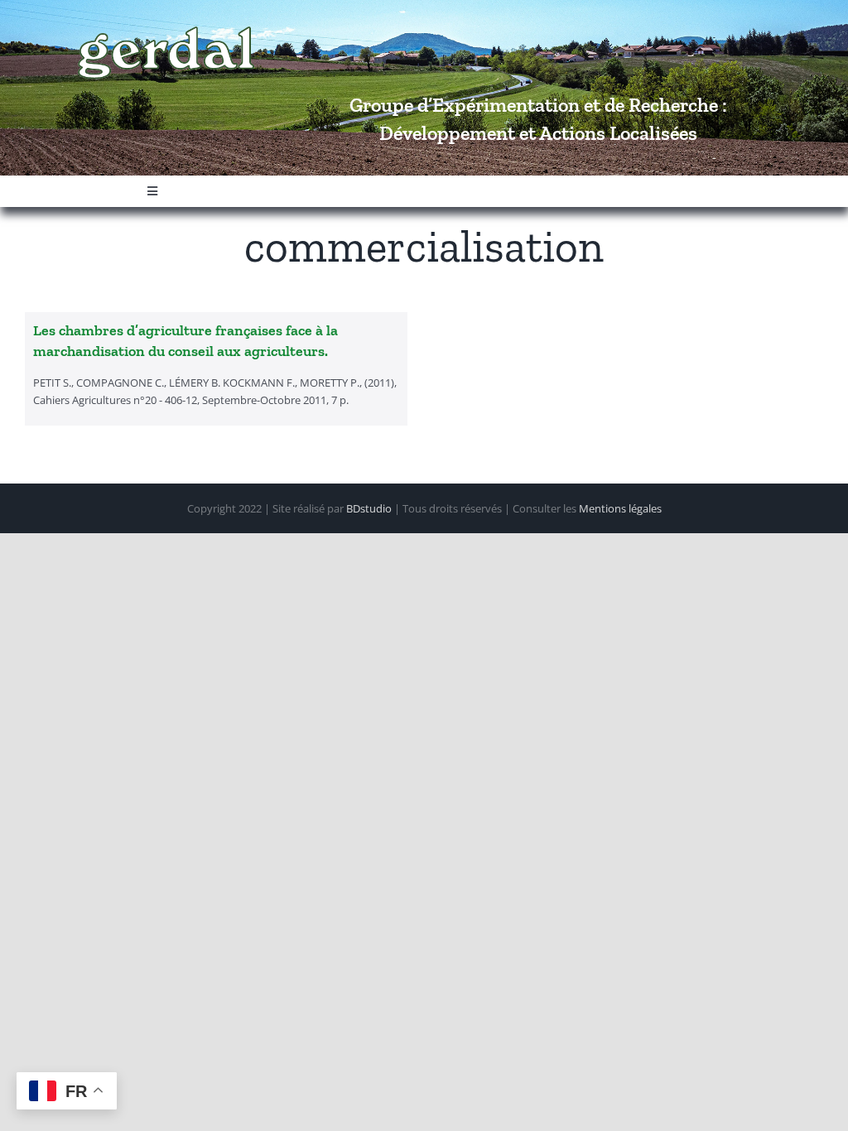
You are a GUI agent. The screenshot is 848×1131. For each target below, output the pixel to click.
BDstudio (369, 508)
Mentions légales (620, 508)
